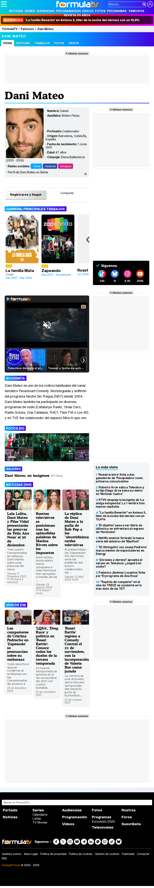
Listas (36, 818)
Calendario (40, 814)
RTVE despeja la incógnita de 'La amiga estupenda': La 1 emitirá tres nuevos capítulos (120, 503)
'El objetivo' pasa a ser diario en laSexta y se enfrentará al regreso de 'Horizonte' (120, 528)
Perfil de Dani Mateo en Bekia (28, 172)
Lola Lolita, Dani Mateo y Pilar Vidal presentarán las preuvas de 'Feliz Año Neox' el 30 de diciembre (18, 529)
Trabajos (42, 43)
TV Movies (39, 822)
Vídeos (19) (16, 605)
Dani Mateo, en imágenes (27, 475)
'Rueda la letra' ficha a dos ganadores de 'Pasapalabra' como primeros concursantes (119, 478)
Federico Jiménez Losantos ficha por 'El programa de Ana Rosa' (120, 574)
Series (30, 11)
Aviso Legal (31, 854)
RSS (4, 858)
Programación (68, 11)
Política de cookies (80, 854)
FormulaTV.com (11, 865)
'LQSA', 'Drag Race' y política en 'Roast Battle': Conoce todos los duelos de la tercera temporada (47, 645)
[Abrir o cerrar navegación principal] (4, 4)
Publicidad (128, 854)
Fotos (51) (15, 428)
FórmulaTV (9, 29)
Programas (117, 11)
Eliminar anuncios (78, 53)
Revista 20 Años (77, 15)
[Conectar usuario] (150, 4)
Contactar (143, 854)
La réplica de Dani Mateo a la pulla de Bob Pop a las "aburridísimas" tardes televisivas (78, 529)
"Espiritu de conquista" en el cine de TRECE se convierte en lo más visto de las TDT (119, 585)
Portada (10, 810)
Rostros (129, 810)
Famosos (136, 11)
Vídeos (88, 11)
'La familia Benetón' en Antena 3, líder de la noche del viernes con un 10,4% (72, 20)
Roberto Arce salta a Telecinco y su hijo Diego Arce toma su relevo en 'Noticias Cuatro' (120, 490)
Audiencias (45, 11)
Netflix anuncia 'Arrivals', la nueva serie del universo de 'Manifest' (120, 540)
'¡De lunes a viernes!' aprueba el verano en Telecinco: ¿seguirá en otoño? (119, 563)
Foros (127, 817)
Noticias (16, 11)
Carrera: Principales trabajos (35, 209)
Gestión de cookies (107, 854)
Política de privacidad (53, 854)
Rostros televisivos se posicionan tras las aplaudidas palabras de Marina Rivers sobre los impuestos (47, 533)
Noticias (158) (19, 484)
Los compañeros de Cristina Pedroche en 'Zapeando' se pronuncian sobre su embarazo (18, 643)
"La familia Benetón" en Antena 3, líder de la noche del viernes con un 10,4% (121, 515)
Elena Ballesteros (73, 157)
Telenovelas (102, 827)
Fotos (100, 11)
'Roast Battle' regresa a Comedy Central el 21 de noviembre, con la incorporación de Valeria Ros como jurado (77, 649)
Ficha (7, 43)
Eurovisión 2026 (103, 821)
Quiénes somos (11, 854)
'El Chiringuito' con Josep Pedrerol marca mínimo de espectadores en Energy (121, 550)
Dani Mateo (46, 29)
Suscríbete (131, 824)
